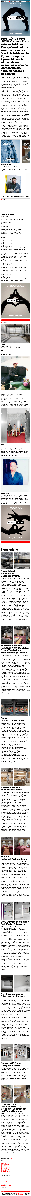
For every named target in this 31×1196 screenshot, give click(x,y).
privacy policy (19, 1193)
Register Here (4, 319)
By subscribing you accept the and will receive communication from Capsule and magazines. (16, 1194)
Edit (2, 1160)
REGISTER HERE (18, 219)
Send (2, 1191)
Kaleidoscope (20, 1194)
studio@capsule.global (8, 1177)
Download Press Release (6, 542)
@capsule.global (6, 1185)
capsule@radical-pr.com (9, 1181)
